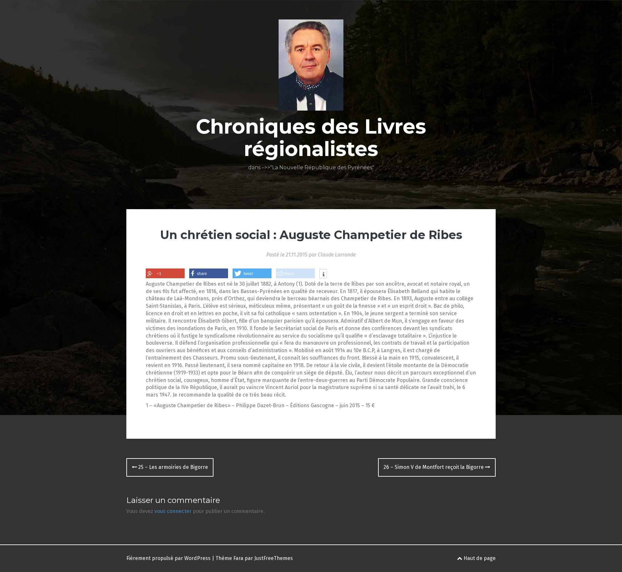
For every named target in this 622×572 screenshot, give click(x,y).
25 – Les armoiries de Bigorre (172, 467)
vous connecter (173, 511)
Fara (238, 558)
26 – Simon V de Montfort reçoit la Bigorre (434, 467)
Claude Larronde (337, 255)
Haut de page (479, 558)
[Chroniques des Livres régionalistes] (311, 67)
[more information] (323, 274)
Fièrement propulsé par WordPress (168, 558)
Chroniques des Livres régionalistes (311, 137)
